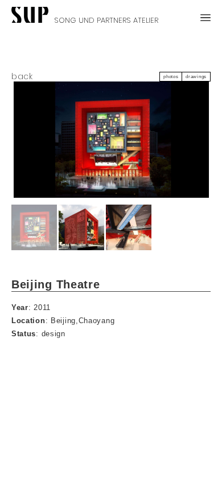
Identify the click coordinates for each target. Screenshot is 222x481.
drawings (196, 76)
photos (170, 76)
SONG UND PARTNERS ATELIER (106, 19)
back (22, 76)
